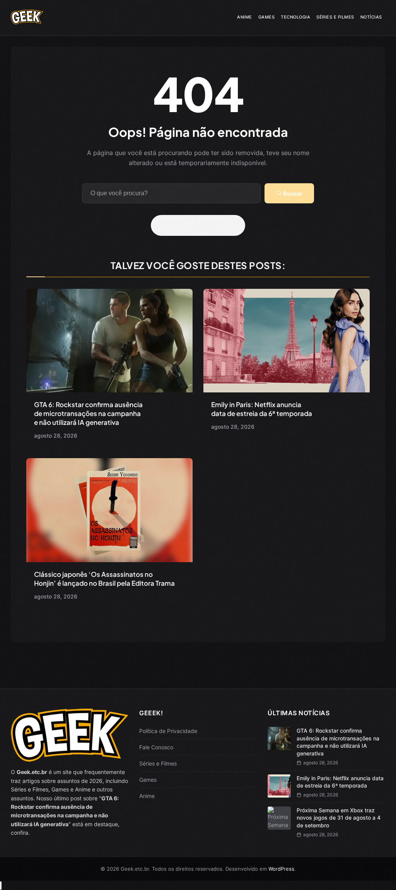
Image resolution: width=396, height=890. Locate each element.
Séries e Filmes (335, 17)
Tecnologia (295, 17)
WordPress (281, 869)
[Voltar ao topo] (1, 885)
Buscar (292, 193)
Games (266, 17)
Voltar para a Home (201, 225)
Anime (244, 17)
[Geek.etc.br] (27, 21)
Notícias (371, 17)
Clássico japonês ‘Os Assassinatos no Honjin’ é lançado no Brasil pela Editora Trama (104, 578)
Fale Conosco (156, 747)
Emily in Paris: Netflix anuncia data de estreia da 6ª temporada (261, 409)
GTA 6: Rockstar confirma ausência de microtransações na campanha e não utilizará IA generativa (88, 413)
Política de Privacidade (168, 731)
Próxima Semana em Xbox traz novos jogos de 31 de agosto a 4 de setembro (339, 818)
